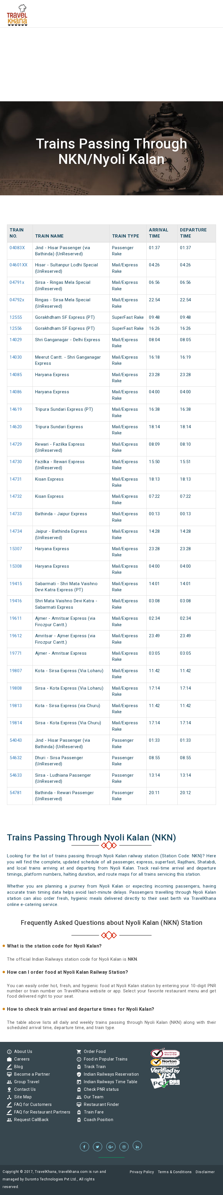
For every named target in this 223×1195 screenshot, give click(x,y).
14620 (16, 426)
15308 (16, 566)
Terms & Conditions (175, 1172)
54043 (16, 740)
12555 (16, 317)
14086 (16, 391)
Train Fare (92, 1112)
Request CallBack (29, 1119)
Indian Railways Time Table (109, 1081)
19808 (16, 688)
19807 (16, 670)
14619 (16, 409)
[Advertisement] (111, 41)
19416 (16, 600)
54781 (16, 792)
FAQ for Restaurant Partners (41, 1112)
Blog (17, 1066)
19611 (16, 618)
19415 (16, 583)
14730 (16, 461)
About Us (21, 1051)
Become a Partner (30, 1074)
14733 (16, 513)
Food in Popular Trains (104, 1059)
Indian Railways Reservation (110, 1074)
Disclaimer (205, 1172)
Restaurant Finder (100, 1104)
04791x (17, 282)
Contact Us (23, 1089)
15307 (16, 548)
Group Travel (25, 1081)
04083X (17, 247)
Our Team (92, 1097)
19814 (16, 722)
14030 (16, 357)
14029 (16, 339)
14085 (16, 374)
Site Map (21, 1097)
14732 (16, 496)
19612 (16, 635)
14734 (16, 531)
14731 (16, 479)
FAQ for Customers (31, 1104)
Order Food (93, 1051)
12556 (16, 328)
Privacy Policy (142, 1172)
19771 (16, 653)
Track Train (93, 1066)
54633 (16, 775)
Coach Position (97, 1119)
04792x (17, 299)
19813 (16, 705)
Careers (20, 1059)
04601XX (19, 265)
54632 (16, 757)
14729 (16, 444)
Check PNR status (100, 1089)
